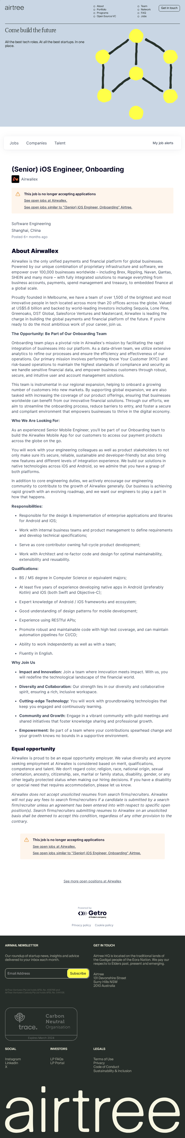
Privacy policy (81, 925)
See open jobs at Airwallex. (45, 200)
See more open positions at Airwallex (92, 881)
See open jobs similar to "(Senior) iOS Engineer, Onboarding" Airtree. (78, 207)
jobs (14, 143)
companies (36, 143)
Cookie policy (104, 925)
